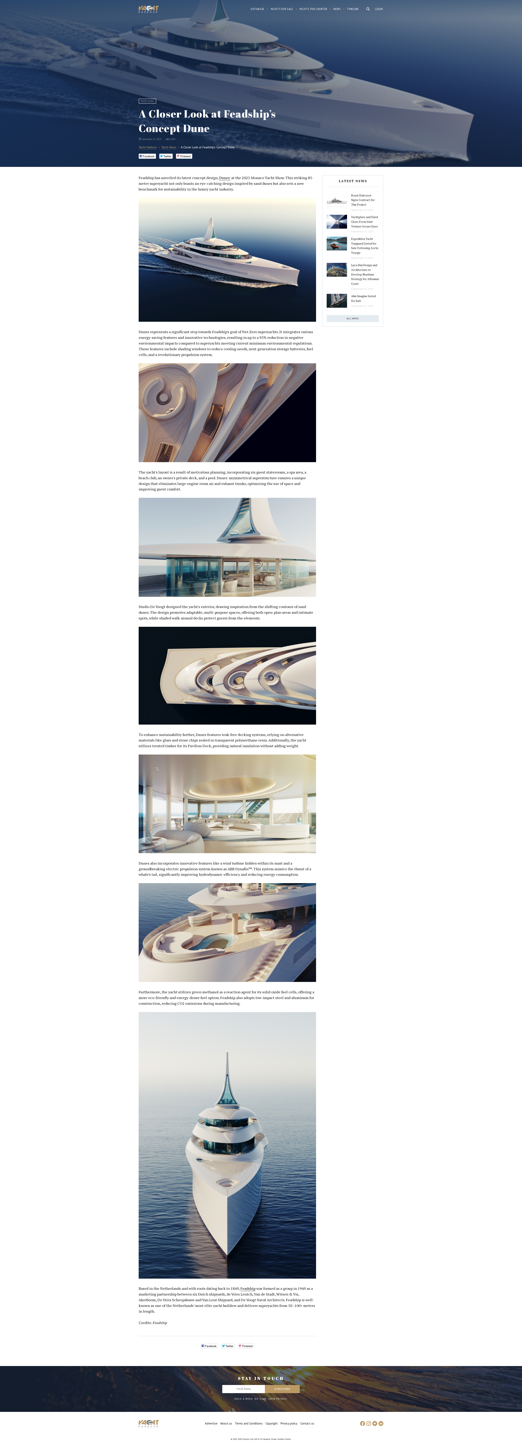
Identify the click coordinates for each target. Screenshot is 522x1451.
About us (226, 1423)
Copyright (271, 1423)
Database (257, 9)
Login (379, 9)
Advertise (211, 1423)
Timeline (353, 9)
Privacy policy (289, 1423)
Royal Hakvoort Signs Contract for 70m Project (363, 199)
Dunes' (224, 177)
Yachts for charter (313, 9)
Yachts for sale (282, 9)
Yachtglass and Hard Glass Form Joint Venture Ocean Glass (364, 221)
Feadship (247, 1288)
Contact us (307, 1423)
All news (353, 318)
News (337, 9)
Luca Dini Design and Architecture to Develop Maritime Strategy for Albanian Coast (365, 274)
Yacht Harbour (149, 10)
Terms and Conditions (249, 1423)
